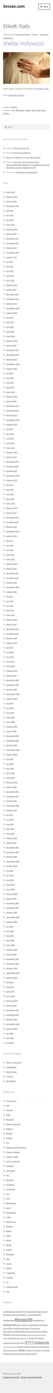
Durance (23, 1335)
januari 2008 (11, 787)
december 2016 (12, 294)
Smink (8, 1263)
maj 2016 (10, 327)
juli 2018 (9, 210)
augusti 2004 (11, 977)
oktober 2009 (11, 689)
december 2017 (12, 238)
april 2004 (10, 991)
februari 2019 (11, 197)
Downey (17, 1335)
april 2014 (10, 443)
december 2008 (12, 736)
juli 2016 (9, 317)
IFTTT (29, 1342)
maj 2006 (10, 880)
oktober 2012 (11, 527)
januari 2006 (11, 898)
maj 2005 (10, 935)
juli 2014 (9, 429)
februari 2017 (11, 285)
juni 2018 (10, 215)
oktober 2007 (11, 801)
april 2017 (10, 276)
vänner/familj (12, 1287)
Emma (8, 157)
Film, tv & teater (13, 1161)
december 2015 (12, 350)
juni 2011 (10, 601)
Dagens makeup (13, 1152)
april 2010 (10, 661)
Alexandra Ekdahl (16, 95)
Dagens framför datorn (16, 1147)
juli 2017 (9, 262)
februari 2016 (11, 341)
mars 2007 (10, 833)
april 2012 (10, 554)
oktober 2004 (11, 968)
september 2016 (12, 308)
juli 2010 (9, 647)
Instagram (41, 1342)
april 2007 (10, 829)
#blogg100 (23, 1319)
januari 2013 (11, 513)
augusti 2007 (11, 810)
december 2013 (12, 461)
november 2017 (12, 243)
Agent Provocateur (32, 1328)
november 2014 (12, 410)
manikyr (27, 1347)
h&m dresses (24, 1338)
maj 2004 (10, 987)
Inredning (10, 1184)
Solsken (29, 1350)
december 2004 (12, 959)
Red (38, 110)
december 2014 (12, 406)
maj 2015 (10, 382)
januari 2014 (11, 457)
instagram (10, 1189)
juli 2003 (9, 1033)
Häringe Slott (19, 1343)
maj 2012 (10, 550)
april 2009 (10, 717)
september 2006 (12, 861)
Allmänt (9, 1110)
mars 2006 (10, 889)
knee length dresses (9, 1347)
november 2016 (12, 299)
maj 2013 (10, 494)
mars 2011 (10, 615)
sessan (35, 34)
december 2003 (12, 1010)
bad (27, 1331)
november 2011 (12, 578)
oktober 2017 (11, 248)
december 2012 (12, 517)
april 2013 (10, 499)
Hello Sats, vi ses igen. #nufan (27, 157)
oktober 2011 (11, 582)
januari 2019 (11, 201)
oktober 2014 (11, 415)
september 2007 (12, 805)
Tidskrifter (10, 1273)
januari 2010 (11, 675)
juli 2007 (9, 815)
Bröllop (14, 107)
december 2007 (12, 791)
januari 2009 (11, 731)
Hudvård (9, 1180)
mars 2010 (10, 666)
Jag (7, 1194)
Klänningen (11, 1203)
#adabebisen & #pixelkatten (14, 1312)
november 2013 (12, 466)
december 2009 (12, 680)
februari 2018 (11, 229)
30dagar (7, 1324)
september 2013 (12, 475)
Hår (7, 1175)
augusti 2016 (11, 313)
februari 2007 (11, 838)
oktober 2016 (11, 303)
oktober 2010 (11, 638)
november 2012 (12, 522)
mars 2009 (10, 722)
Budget (9, 1138)
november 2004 (12, 963)
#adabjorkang (8, 1320)
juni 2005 (10, 931)
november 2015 (12, 355)
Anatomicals (8, 1331)
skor (8, 1259)
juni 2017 (10, 266)
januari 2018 (11, 234)
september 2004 (12, 973)
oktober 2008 (11, 745)
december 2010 (12, 629)
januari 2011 (11, 624)
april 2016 (10, 331)
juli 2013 (9, 485)
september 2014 (12, 420)
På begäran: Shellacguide (26, 172)
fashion (29, 1335)
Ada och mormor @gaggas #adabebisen (32, 1325)
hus (11, 1343)
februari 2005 (11, 949)
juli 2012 (9, 540)
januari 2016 (11, 345)
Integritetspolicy (11, 1377)
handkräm (33, 1338)
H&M (18, 1338)
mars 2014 (10, 448)
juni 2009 (10, 708)
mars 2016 (10, 336)
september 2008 (12, 750)
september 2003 (12, 1024)
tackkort (38, 1350)
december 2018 (12, 206)
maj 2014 (10, 438)
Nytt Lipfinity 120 (21, 148)
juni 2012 (10, 545)
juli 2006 (9, 870)
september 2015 (12, 364)
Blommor (37, 1331)
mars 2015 (10, 392)
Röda (43, 110)
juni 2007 (10, 819)
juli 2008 (9, 759)
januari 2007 (11, 843)
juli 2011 (9, 596)
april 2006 (10, 884)
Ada (7, 1105)
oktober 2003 (11, 1019)
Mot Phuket (11, 1081)
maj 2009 (10, 712)
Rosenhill (10, 1254)
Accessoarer (11, 1101)
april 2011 (10, 610)
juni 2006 (10, 875)
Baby (8, 1115)
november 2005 (12, 908)
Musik (8, 1240)
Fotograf (10, 1166)
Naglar (28, 110)
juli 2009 (9, 703)
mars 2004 (10, 996)
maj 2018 (10, 220)
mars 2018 (10, 224)
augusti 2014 (11, 424)
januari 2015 (11, 401)
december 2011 (12, 573)
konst (8, 1208)
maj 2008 (10, 768)
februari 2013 (11, 508)
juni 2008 (10, 764)
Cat (7, 1143)
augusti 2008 (11, 754)
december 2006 (12, 847)
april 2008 (10, 773)
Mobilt (9, 1231)
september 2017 (12, 252)
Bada (31, 1331)
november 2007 (12, 796)
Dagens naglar (12, 1157)
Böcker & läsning (13, 1124)
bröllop (44, 1331)
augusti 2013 (11, 480)
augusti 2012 (11, 536)
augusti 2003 (11, 1029)
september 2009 (12, 694)
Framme (9, 1076)
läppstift (20, 1347)
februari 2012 (11, 564)
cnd (12, 110)
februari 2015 (11, 396)
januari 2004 (11, 1005)
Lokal (8, 1217)
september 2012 (12, 531)
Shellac (6, 113)
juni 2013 (10, 489)
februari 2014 (11, 452)
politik (9, 1249)
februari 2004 (11, 1001)
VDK (8, 1291)
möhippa (35, 1347)
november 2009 (12, 685)
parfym (42, 1347)
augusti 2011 (11, 592)
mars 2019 (10, 192)
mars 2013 (10, 503)
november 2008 (12, 740)
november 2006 (12, 852)
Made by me (11, 1222)
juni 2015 (10, 378)
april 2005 (10, 940)
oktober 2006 (11, 856)
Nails (34, 110)
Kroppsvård (11, 1212)
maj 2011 (10, 606)
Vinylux (34, 1354)
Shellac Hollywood (23, 43)
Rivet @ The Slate (13, 1062)
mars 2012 (10, 559)
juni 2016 (10, 322)
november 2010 (12, 633)
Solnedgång (11, 1067)
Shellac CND (43, 88)
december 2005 (12, 903)
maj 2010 (10, 657)
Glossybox (12, 1338)
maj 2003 (10, 1043)
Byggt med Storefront (31, 1377)
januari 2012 (11, 568)
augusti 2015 (11, 368)
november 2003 (12, 1015)
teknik (8, 1268)
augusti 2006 (11, 866)
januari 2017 (11, 289)
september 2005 (12, 917)
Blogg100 (10, 1119)
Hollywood (19, 110)
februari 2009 (11, 726)
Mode (8, 1236)
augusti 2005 (11, 922)
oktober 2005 (11, 912)
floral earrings (37, 1335)
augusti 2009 (11, 698)
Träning (9, 1277)
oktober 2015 (11, 359)
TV (7, 1282)
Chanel (6, 1335)
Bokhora (9, 1129)
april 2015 (10, 387)
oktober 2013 (11, 471)
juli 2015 (9, 373)
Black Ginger (11, 1072)
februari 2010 (11, 671)
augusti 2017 (11, 257)
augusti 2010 (11, 643)
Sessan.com (14, 6)
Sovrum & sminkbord (21, 153)
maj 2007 (10, 824)
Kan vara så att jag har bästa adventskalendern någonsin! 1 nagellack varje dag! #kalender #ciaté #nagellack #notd (27, 165)
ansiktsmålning (19, 1331)
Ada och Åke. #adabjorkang (14, 1328)
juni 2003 (10, 1038)
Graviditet (10, 1170)
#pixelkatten (38, 1320)
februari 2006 (11, 894)
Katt (8, 1198)
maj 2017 (10, 271)
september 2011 (12, 587)
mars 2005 (10, 945)
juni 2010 (10, 652)
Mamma (9, 1226)
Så (33, 1350)
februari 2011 (11, 619)
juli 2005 (9, 926)
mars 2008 (10, 777)
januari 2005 (11, 954)
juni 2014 (10, 434)
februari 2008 (11, 782)
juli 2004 (9, 982)
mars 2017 (10, 280)
